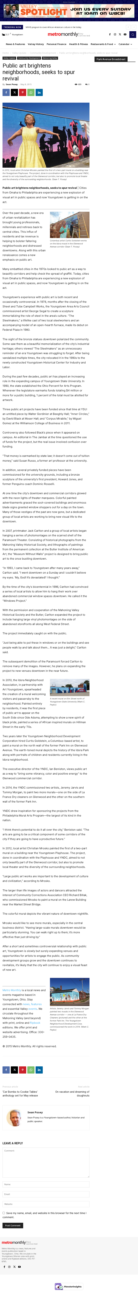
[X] (120, 34)
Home (6, 52)
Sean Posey (12, 84)
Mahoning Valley (50, 58)
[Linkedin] (39, 92)
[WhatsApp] (30, 92)
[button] (132, 34)
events (32, 1008)
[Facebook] (109, 34)
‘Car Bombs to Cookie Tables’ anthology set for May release (20, 1093)
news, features (32, 1004)
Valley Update (19, 52)
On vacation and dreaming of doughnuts (72, 1093)
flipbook (35, 1022)
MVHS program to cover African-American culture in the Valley (53, 27)
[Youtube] (125, 34)
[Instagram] (115, 34)
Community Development (43, 52)
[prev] (128, 27)
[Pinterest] (22, 92)
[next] (134, 27)
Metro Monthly (12, 990)
